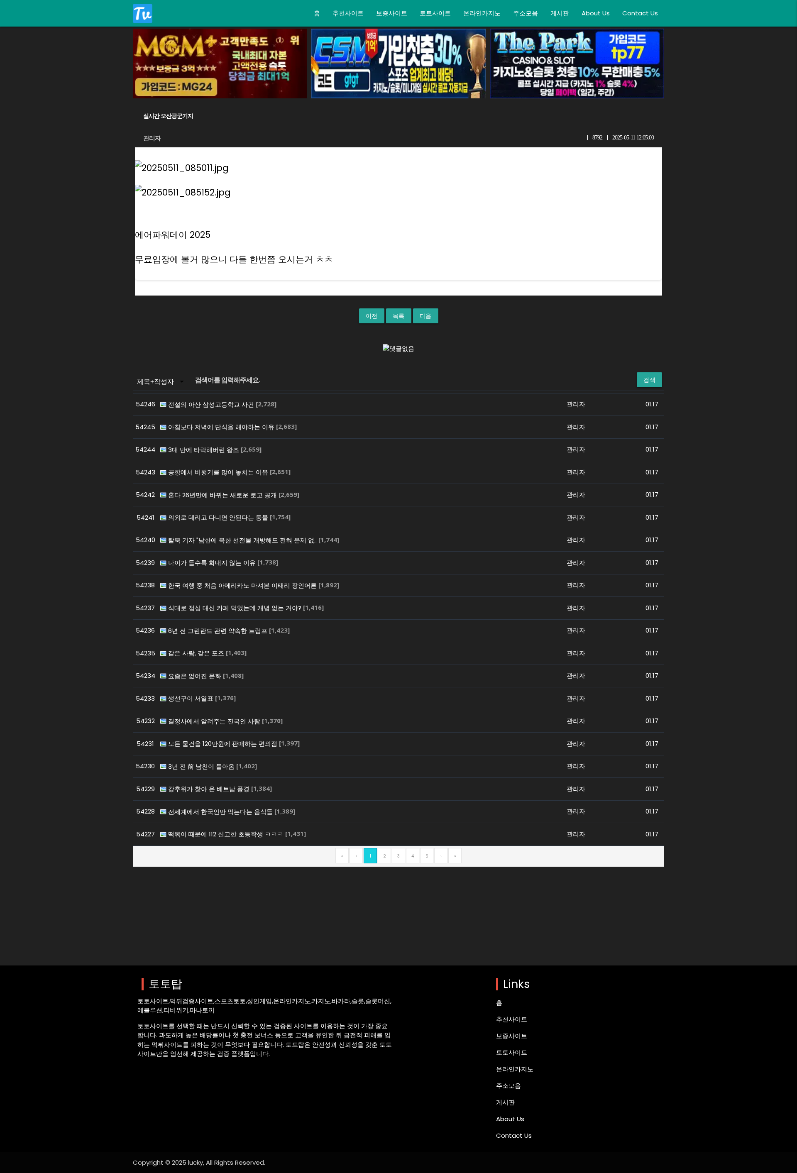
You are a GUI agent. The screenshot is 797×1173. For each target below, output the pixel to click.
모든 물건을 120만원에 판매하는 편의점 (223, 743)
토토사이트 (435, 13)
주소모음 (525, 13)
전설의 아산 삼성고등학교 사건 (212, 404)
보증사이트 (391, 13)
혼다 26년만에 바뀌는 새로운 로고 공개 (223, 495)
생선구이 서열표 (191, 698)
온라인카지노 (482, 13)
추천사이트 (348, 13)
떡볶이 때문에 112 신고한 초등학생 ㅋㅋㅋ (226, 834)
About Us (596, 13)
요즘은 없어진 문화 (195, 676)
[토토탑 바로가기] (142, 13)
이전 (372, 316)
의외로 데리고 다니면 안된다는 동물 (219, 517)
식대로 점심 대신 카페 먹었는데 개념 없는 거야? (235, 608)
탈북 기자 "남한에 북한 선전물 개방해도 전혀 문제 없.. (243, 540)
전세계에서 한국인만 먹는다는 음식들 (221, 811)
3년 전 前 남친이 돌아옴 (202, 766)
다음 (426, 316)
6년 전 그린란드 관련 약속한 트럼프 (218, 630)
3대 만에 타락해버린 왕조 (204, 449)
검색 (649, 379)
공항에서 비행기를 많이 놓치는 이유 (219, 472)
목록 (399, 316)
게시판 (559, 13)
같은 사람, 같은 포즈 (197, 653)
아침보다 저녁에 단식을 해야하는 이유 (222, 427)
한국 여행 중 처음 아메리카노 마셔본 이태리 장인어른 (243, 585)
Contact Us (640, 13)
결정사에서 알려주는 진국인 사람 (215, 721)
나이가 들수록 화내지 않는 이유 (212, 562)
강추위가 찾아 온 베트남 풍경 (209, 788)
